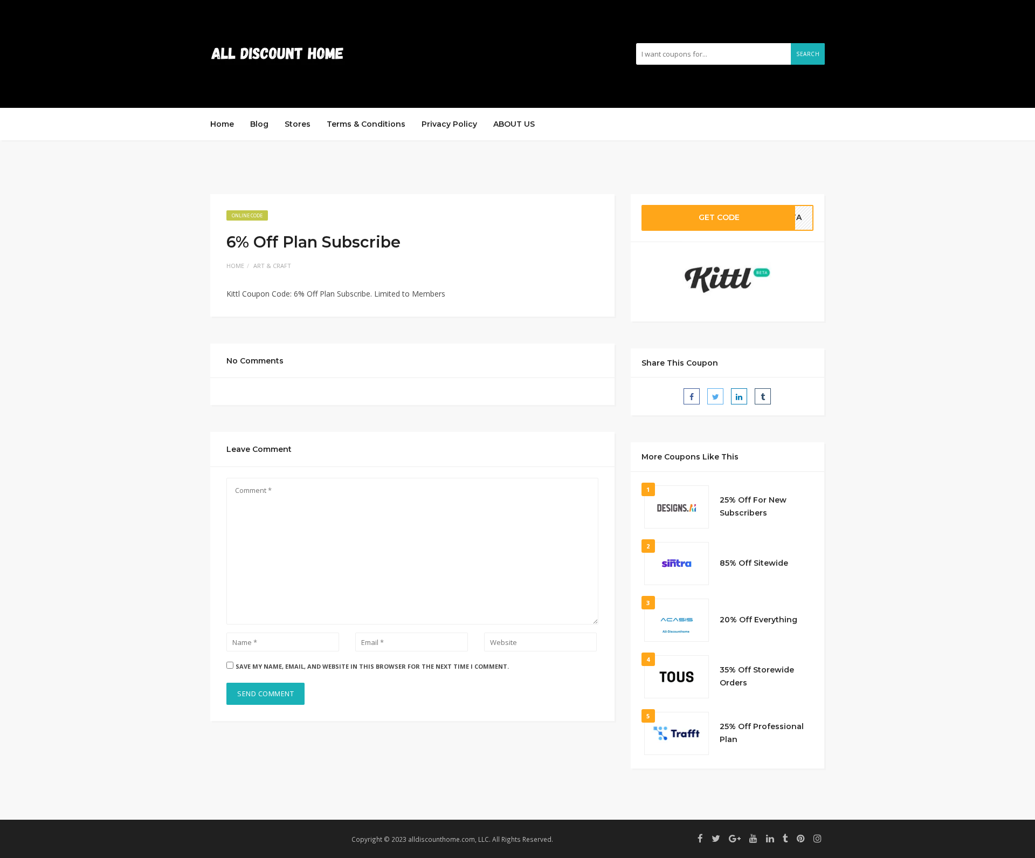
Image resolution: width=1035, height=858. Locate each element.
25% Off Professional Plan (762, 733)
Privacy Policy (449, 124)
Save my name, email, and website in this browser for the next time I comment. (372, 666)
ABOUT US (514, 124)
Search (807, 54)
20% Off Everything (758, 619)
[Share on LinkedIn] (739, 396)
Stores (297, 124)
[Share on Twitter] (715, 396)
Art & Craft (272, 266)
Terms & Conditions (366, 124)
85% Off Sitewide (754, 563)
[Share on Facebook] (692, 396)
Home (222, 124)
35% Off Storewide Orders (757, 676)
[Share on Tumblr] (763, 396)
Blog (259, 124)
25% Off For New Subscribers (753, 506)
